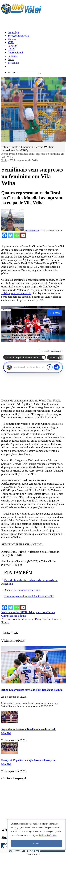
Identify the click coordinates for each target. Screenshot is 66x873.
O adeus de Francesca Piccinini (22, 590)
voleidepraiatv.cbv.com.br (16, 293)
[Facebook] (4, 235)
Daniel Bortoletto (31, 230)
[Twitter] (10, 235)
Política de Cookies (48, 835)
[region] (36, 834)
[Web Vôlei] (21, 12)
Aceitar (36, 843)
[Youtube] (23, 235)
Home (4, 153)
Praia (12, 153)
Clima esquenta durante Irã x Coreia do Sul (29, 596)
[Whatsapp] (17, 235)
